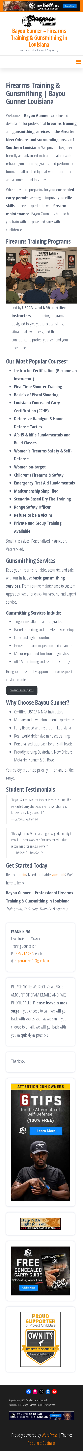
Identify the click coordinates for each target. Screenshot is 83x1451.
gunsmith (58, 874)
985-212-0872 (25, 953)
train (22, 874)
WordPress (50, 1435)
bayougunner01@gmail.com (32, 960)
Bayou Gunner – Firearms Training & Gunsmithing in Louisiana (39, 37)
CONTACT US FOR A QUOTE (21, 690)
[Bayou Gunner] (39, 20)
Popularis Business (41, 1443)
